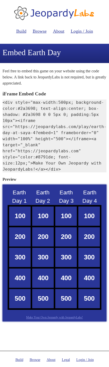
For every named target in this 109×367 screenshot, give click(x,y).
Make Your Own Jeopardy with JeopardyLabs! (54, 317)
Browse (40, 31)
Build (21, 31)
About (58, 31)
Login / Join (82, 31)
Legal (66, 360)
